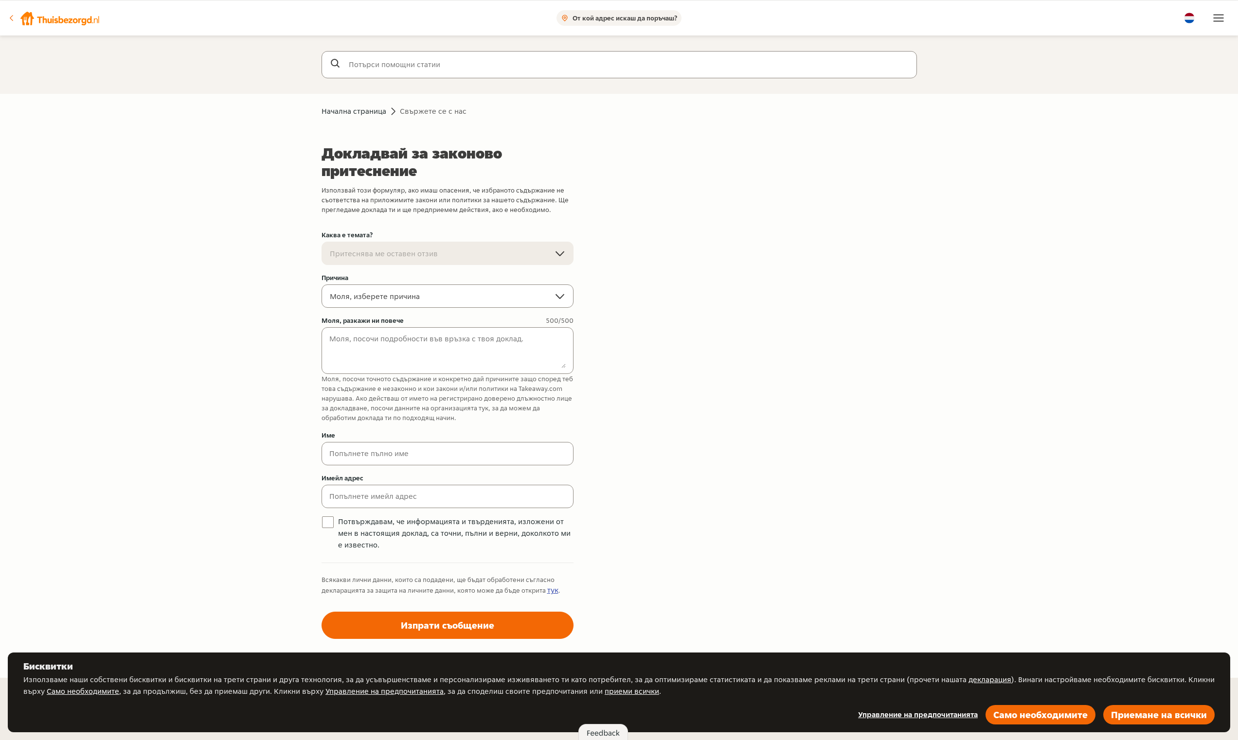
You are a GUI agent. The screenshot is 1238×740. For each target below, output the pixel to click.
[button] (54, 18)
